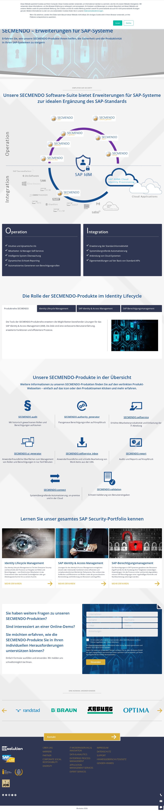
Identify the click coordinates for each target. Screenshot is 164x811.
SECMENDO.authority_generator (82, 416)
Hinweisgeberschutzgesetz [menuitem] (111, 759)
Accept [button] (117, 23)
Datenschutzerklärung (97, 645)
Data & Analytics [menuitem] (78, 754)
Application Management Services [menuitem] (81, 766)
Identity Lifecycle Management (53, 308)
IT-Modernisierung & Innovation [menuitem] (81, 749)
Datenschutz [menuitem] (104, 751)
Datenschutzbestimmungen (93, 11)
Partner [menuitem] (47, 755)
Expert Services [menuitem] (78, 771)
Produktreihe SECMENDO (16, 308)
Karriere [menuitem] (47, 751)
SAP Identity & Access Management (96, 308)
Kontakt (51, 736)
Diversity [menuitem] (47, 766)
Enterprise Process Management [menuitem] (80, 760)
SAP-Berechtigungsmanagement (138, 308)
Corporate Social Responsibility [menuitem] (52, 761)
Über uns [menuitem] (48, 747)
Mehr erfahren (13, 583)
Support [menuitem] (101, 755)
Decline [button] (128, 23)
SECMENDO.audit (27, 416)
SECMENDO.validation (109, 489)
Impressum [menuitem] (102, 747)
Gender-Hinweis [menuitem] (105, 763)
